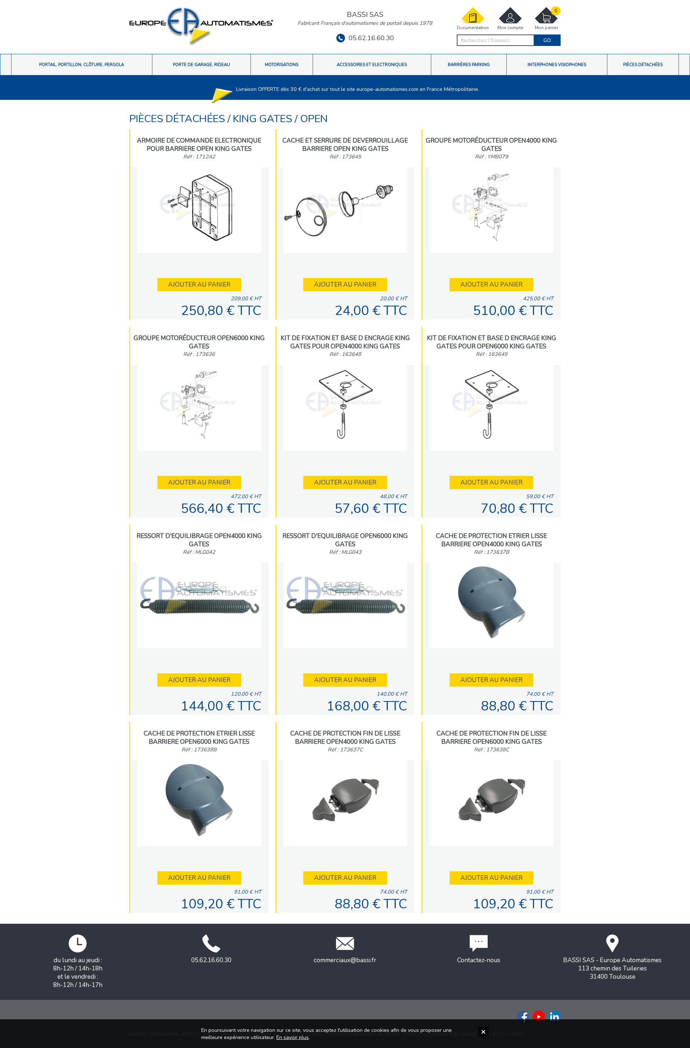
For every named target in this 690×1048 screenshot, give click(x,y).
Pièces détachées (178, 119)
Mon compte (510, 28)
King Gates (264, 119)
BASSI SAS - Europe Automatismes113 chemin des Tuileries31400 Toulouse (612, 968)
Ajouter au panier (199, 284)
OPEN (314, 119)
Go (547, 40)
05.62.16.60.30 (371, 38)
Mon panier (546, 19)
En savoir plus (292, 1037)
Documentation (473, 28)
